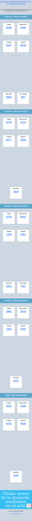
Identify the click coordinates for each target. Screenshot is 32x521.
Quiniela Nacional (16, 513)
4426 (23, 423)
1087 (16, 475)
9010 (23, 216)
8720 (9, 122)
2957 (23, 234)
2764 (23, 329)
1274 (23, 122)
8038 (23, 45)
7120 (9, 234)
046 (23, 286)
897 (23, 97)
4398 (23, 406)
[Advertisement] (16, 71)
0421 (9, 406)
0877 (9, 139)
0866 (9, 97)
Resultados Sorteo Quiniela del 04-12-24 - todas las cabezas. (16, 2)
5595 (23, 27)
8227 (16, 380)
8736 (9, 216)
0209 (9, 27)
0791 (9, 423)
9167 (9, 45)
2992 (9, 311)
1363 (9, 329)
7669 (23, 139)
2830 (16, 191)
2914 (9, 286)
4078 (23, 311)
